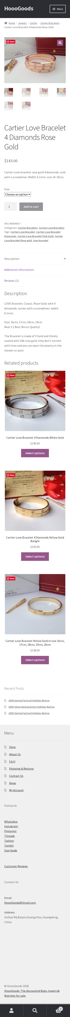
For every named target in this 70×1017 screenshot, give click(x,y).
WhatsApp (11, 821)
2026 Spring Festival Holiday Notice (28, 700)
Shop (12, 747)
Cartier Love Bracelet (23, 232)
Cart (54, 1007)
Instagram (11, 826)
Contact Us (16, 776)
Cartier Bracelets (49, 23)
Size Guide (10, 850)
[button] (60, 43)
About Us (15, 754)
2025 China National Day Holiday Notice (31, 706)
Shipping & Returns (21, 768)
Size (7, 189)
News (12, 783)
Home (12, 23)
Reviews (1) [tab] (11, 280)
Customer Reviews (16, 866)
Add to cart (31, 206)
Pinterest (10, 831)
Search (35, 1010)
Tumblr (9, 845)
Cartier (33, 23)
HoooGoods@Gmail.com (20, 902)
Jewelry (22, 23)
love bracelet (40, 240)
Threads (9, 836)
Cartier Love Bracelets (51, 227)
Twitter (9, 841)
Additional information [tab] (19, 269)
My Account (16, 790)
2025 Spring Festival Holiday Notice (28, 713)
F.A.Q (12, 761)
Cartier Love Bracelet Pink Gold (35, 236)
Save (12, 41)
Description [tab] (11, 259)
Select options (35, 453)
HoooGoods (18, 8)
